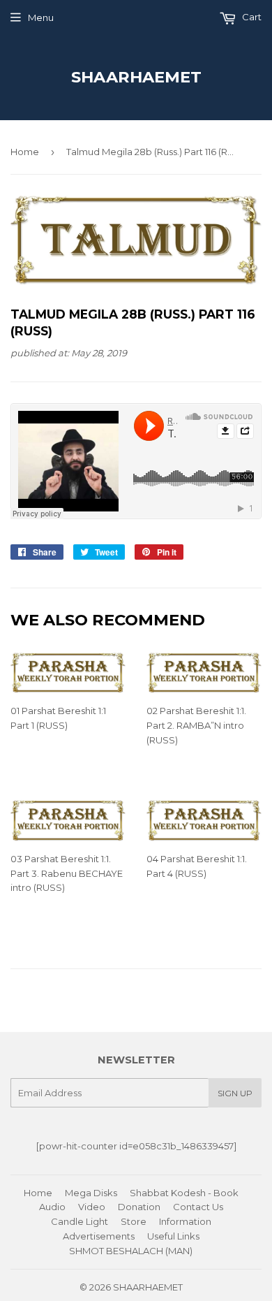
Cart (251, 16)
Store (133, 1221)
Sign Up (235, 1093)
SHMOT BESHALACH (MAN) (130, 1250)
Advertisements (99, 1236)
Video (91, 1206)
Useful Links (173, 1236)
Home (24, 151)
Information (185, 1221)
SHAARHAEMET (136, 77)
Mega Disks (91, 1192)
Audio (52, 1206)
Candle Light (79, 1221)
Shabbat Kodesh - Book (184, 1192)
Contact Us (198, 1206)
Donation (139, 1206)
